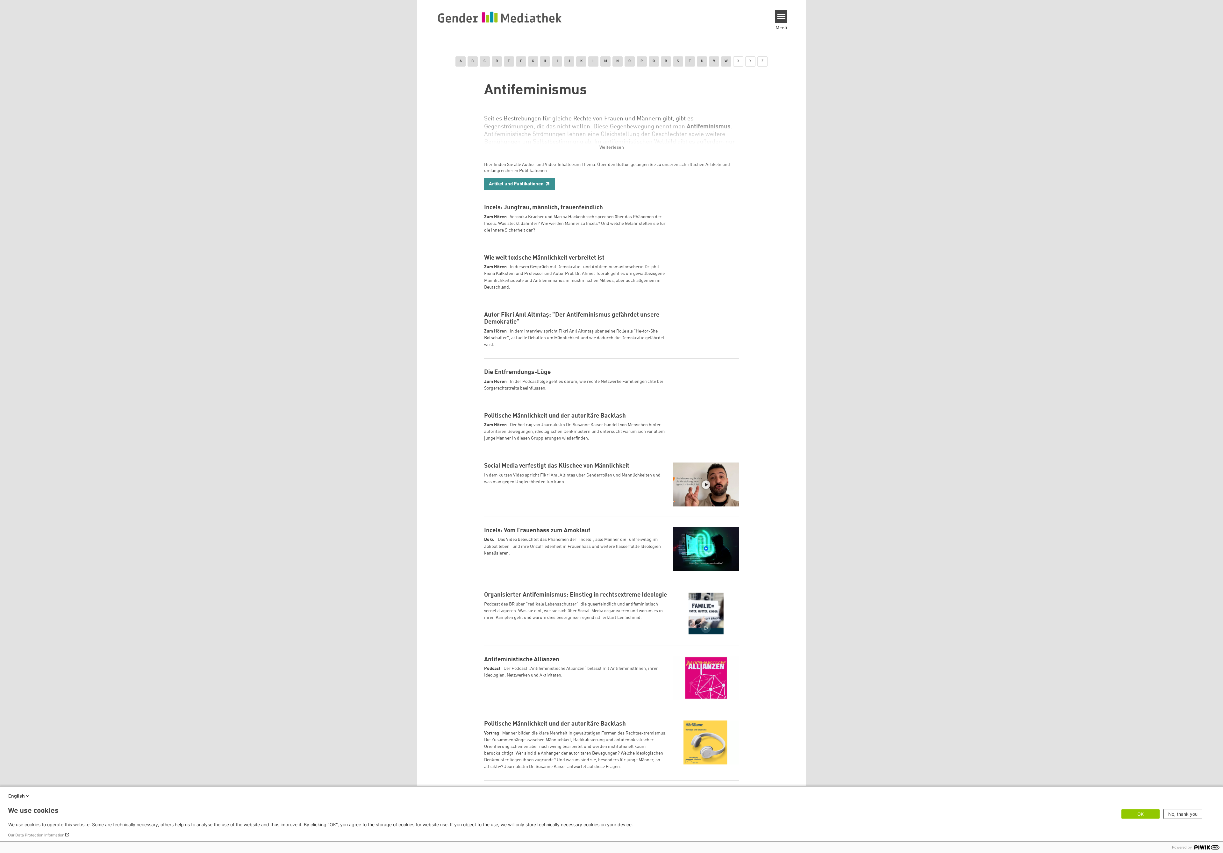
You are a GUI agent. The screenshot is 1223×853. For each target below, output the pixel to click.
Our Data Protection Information (36, 835)
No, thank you (1183, 814)
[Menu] (781, 16)
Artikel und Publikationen (516, 184)
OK (1140, 814)
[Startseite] (499, 17)
